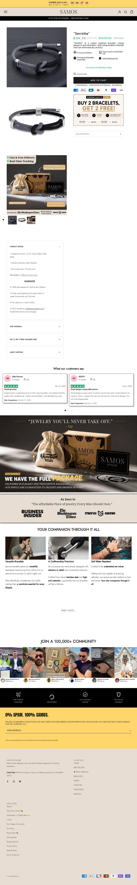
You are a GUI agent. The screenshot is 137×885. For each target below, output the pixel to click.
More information (82, 134)
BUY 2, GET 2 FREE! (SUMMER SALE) (23, 339)
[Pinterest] (20, 781)
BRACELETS (78, 776)
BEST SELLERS (79, 767)
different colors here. (29, 275)
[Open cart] (131, 11)
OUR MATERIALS (16, 326)
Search (9, 806)
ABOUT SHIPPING (16, 352)
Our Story (10, 828)
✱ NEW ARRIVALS (81, 772)
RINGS (76, 780)
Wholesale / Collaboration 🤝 (18, 815)
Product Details (16, 246)
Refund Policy (12, 850)
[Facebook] (8, 781)
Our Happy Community (15, 824)
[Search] (125, 11)
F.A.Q (9, 819)
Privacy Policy (12, 846)
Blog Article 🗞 (12, 832)
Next (131, 665)
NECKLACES (79, 789)
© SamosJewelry (13, 876)
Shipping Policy (13, 841)
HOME (76, 763)
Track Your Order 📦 (15, 810)
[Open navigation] (5, 12)
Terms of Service (13, 855)
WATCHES (78, 785)
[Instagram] (14, 781)
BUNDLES (77, 794)
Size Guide (82, 74)
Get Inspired (11, 837)
